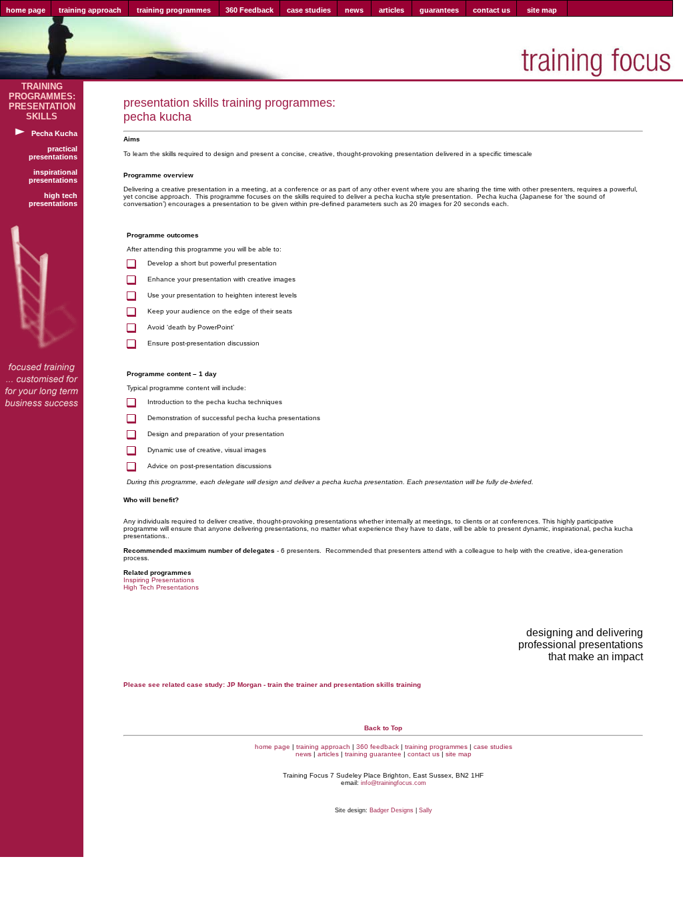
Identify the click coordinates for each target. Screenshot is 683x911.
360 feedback (377, 746)
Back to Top (383, 728)
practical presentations (56, 153)
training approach (323, 746)
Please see (141, 684)
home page (272, 746)
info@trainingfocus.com (393, 783)
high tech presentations (56, 199)
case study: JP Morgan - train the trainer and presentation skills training (304, 684)
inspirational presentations (56, 176)
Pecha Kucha (57, 133)
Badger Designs (392, 810)
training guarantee (373, 754)
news (303, 754)
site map (459, 754)
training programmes (436, 746)
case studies (493, 746)
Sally (425, 810)
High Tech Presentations (161, 587)
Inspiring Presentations (158, 580)
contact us (424, 754)
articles (328, 754)
